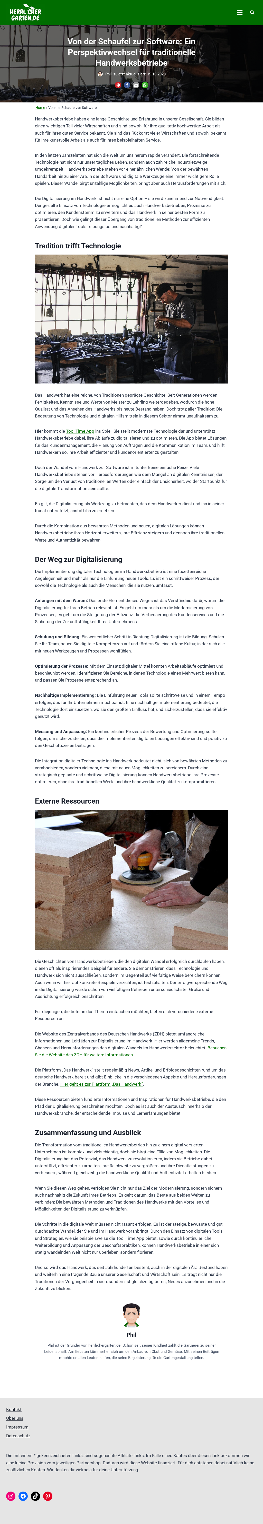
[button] (118, 85)
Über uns (14, 1418)
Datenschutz (18, 1435)
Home (40, 108)
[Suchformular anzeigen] (252, 12)
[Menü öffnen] (239, 12)
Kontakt (14, 1409)
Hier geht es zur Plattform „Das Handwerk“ (101, 1084)
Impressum (17, 1427)
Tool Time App (80, 431)
